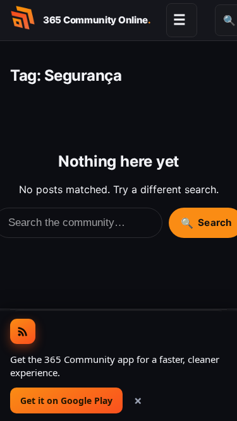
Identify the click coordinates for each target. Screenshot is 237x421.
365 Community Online (97, 20)
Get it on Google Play (66, 400)
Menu (179, 19)
